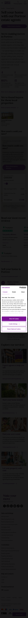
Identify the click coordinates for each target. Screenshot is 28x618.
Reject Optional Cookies (14, 329)
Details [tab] (14, 292)
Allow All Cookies (14, 318)
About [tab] (23, 292)
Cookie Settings (13, 324)
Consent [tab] (5, 292)
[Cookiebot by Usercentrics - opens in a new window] (19, 288)
